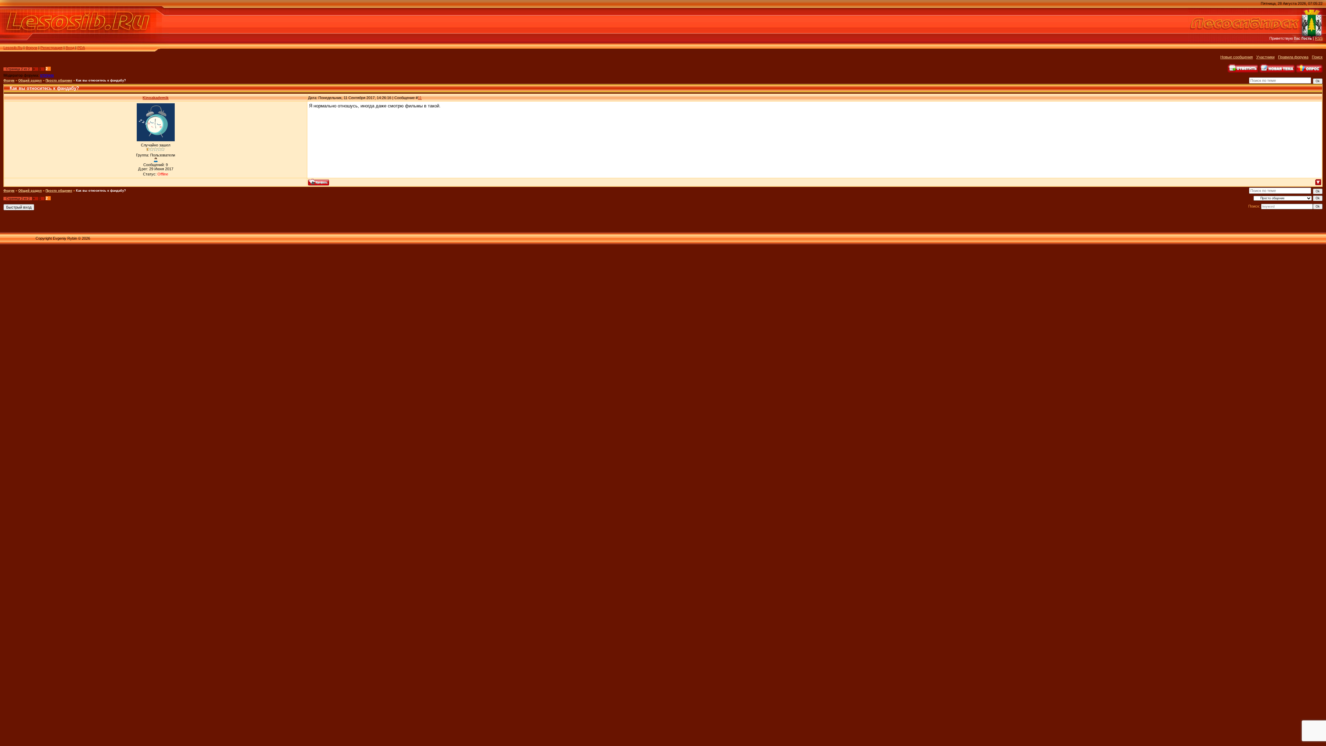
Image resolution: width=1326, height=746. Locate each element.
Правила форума (1293, 57)
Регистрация (51, 48)
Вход (70, 48)
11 (420, 98)
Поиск (1317, 57)
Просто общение (59, 80)
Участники (1265, 57)
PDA (81, 48)
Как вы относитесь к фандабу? (101, 80)
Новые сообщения (1236, 57)
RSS (1319, 38)
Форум (31, 48)
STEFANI (47, 75)
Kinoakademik (156, 98)
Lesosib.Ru (12, 48)
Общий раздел (30, 80)
